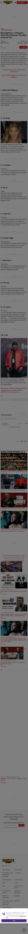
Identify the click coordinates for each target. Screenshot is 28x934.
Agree (14, 920)
